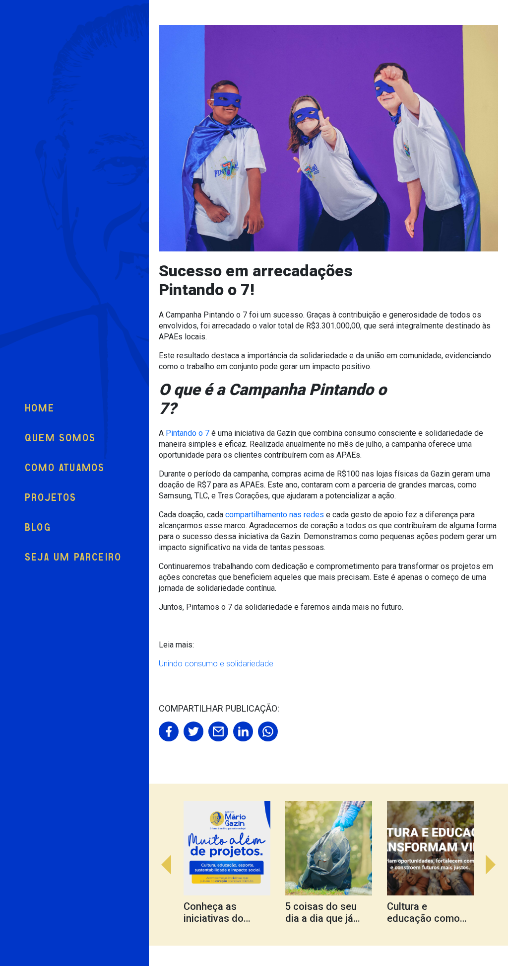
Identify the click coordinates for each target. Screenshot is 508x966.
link (234, 864)
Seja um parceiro (73, 557)
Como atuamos (65, 468)
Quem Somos (60, 438)
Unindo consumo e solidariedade (217, 663)
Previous (161, 865)
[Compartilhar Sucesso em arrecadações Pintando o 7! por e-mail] (218, 731)
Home (40, 408)
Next (496, 865)
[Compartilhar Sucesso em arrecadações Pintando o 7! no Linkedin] (243, 731)
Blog (38, 527)
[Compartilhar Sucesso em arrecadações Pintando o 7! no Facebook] (169, 731)
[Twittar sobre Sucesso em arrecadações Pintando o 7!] (193, 731)
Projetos (51, 497)
